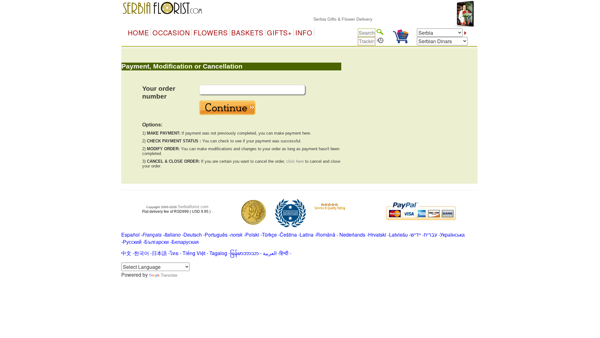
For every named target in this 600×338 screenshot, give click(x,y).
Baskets (247, 32)
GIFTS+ (279, 32)
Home (138, 32)
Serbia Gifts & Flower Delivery (338, 19)
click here (295, 161)
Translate (169, 275)
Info (303, 32)
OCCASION (171, 32)
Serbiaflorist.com (193, 206)
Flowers (210, 32)
